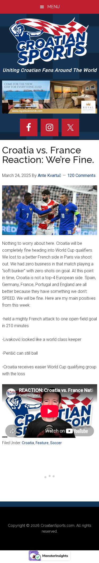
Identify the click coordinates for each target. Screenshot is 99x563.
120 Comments (81, 175)
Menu (53, 6)
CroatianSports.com (57, 525)
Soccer (56, 443)
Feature (42, 443)
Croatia (28, 443)
